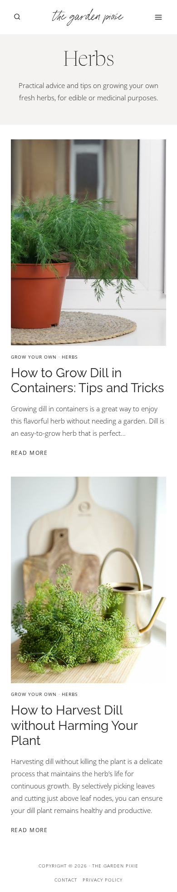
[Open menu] (158, 17)
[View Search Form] (17, 17)
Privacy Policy (103, 880)
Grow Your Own (34, 357)
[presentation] (88, 242)
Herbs (70, 357)
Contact (65, 880)
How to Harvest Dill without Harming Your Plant (74, 725)
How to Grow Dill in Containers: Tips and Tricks (87, 380)
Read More (30, 453)
